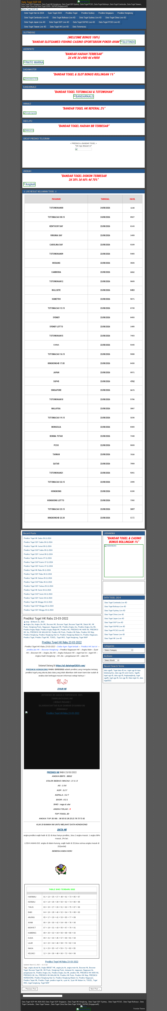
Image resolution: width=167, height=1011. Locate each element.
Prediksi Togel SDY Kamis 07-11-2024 (38, 566)
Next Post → (95, 989)
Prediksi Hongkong (125, 13)
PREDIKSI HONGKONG (37, 669)
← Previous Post (29, 989)
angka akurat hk (34, 968)
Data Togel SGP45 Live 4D (84, 22)
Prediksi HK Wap (87, 632)
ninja (27, 622)
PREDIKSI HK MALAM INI (40, 632)
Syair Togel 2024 (55, 13)
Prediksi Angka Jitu (69, 627)
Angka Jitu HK (40, 624)
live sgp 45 (123, 678)
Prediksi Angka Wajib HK (50, 630)
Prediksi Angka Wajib (32, 630)
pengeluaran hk (29, 973)
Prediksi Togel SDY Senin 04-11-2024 (38, 598)
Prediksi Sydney (87, 13)
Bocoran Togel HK (75, 624)
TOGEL (53, 637)
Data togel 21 (134, 678)
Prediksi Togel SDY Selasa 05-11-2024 (38, 586)
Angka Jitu (30, 624)
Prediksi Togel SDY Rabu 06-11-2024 (38, 574)
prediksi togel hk (56, 980)
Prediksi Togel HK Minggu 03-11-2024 (38, 602)
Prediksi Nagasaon (90, 635)
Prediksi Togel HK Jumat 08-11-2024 (37, 546)
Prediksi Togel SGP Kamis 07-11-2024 (38, 562)
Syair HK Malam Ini (78, 980)
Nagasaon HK (56, 627)
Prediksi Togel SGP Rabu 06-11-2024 (38, 582)
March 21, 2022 (38, 622)
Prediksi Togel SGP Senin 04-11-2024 (38, 594)
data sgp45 (108, 670)
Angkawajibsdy (129, 675)
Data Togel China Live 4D (115, 17)
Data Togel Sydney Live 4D (90, 17)
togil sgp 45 (114, 678)
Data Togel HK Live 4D (59, 26)
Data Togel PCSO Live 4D (109, 22)
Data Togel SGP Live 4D (59, 22)
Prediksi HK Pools (58, 632)
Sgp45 (137, 673)
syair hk (67, 980)
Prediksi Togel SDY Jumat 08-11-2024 (38, 554)
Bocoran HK (51, 624)
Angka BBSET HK (48, 968)
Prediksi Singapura (106, 13)
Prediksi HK (65, 630)
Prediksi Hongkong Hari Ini (49, 635)
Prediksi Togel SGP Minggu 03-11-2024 (38, 606)
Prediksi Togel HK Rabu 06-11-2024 (37, 570)
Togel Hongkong (72, 637)
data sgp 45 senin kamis (124, 673)
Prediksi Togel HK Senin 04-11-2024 (37, 590)
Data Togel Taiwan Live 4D (35, 26)
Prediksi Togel (71, 13)
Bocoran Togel (62, 624)
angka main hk (72, 968)
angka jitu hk (61, 968)
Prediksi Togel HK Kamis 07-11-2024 (38, 558)
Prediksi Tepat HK (30, 980)
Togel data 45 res (119, 670)
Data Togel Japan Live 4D (34, 22)
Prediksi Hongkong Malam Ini (71, 635)
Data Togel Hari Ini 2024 (34, 13)
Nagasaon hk (88, 970)
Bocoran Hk (83, 968)
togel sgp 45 (108, 675)
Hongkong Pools (35, 627)
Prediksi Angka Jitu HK (87, 627)
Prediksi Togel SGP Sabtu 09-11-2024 (38, 550)
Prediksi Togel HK (42, 637)
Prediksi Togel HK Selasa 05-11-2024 (38, 578)
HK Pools (47, 970)
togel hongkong (34, 983)
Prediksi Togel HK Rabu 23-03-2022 (46, 618)
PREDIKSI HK (53, 772)
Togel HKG (61, 637)
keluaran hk (69, 970)
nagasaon (78, 970)
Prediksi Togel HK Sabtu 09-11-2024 (37, 538)
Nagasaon (46, 627)
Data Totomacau (79, 26)
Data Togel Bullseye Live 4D (63, 17)
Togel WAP (83, 637)
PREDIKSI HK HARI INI (80, 630)
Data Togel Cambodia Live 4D (36, 17)
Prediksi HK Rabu (73, 632)
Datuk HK (87, 624)
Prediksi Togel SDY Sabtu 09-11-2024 (38, 542)
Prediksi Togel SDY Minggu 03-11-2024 (38, 610)
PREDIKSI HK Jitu (31, 975)
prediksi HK (74, 973)
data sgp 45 (118, 675)
